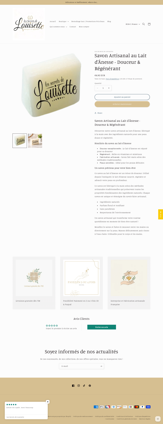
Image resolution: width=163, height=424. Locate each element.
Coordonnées (109, 419)
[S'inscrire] (101, 366)
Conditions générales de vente (127, 419)
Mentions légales (144, 419)
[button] (63, 21)
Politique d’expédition (142, 416)
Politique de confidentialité (104, 416)
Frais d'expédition (112, 79)
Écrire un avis (101, 327)
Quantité (98, 83)
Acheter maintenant (122, 104)
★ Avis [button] (161, 214)
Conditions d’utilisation (124, 416)
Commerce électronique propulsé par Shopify (56, 416)
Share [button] (99, 113)
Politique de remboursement (83, 416)
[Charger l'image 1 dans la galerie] (20, 141)
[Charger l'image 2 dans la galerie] (35, 141)
